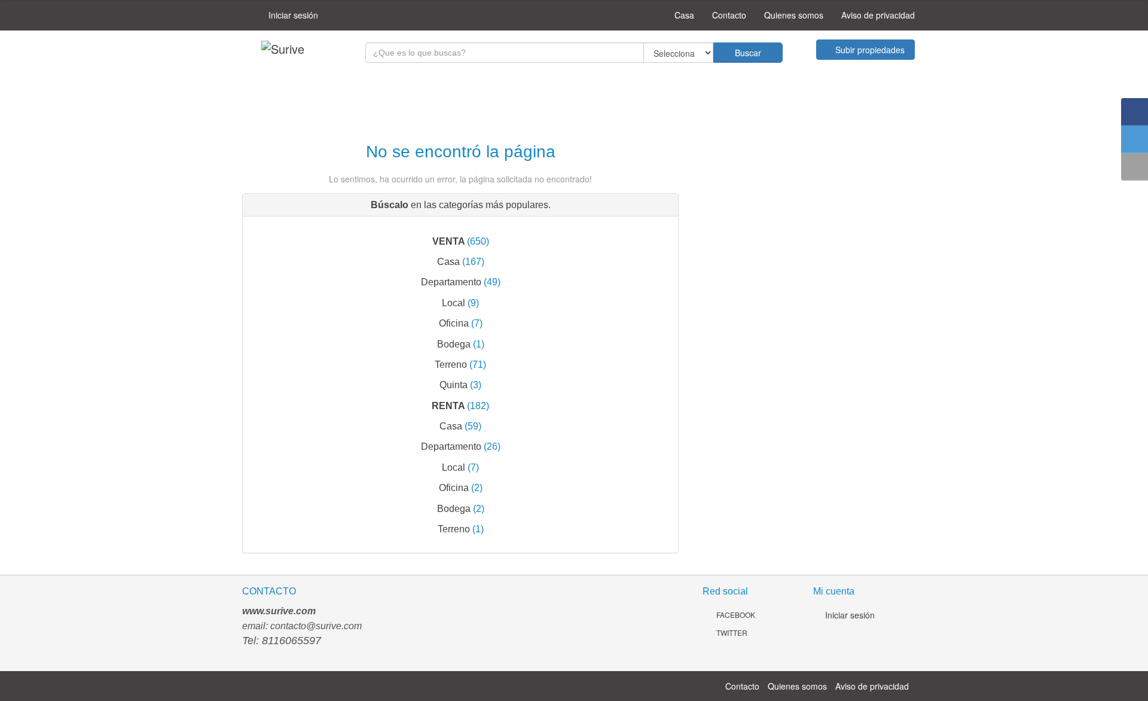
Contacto (729, 15)
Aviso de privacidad (878, 15)
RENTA (448, 405)
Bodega (454, 344)
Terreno (451, 364)
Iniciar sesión (292, 15)
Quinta (453, 384)
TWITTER (731, 632)
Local (453, 302)
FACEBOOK (735, 614)
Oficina (454, 323)
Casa (683, 15)
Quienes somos (793, 15)
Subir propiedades (869, 50)
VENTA (448, 241)
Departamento (451, 281)
